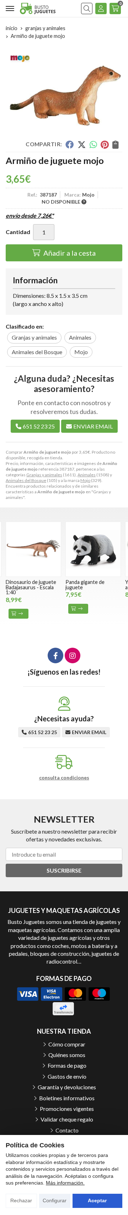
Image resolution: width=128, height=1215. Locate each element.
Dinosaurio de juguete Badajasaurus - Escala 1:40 (31, 587)
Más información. (65, 1183)
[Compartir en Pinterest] (104, 144)
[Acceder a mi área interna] (101, 8)
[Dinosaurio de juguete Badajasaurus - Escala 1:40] (33, 549)
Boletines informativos (67, 1098)
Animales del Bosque (26, 480)
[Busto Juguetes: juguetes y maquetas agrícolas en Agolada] (37, 8)
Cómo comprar (66, 1044)
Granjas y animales (44, 474)
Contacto (67, 1130)
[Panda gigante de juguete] (93, 549)
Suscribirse (64, 870)
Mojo (85, 480)
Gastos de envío (67, 1076)
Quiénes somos (66, 1054)
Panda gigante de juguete (85, 584)
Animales (87, 474)
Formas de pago (67, 1065)
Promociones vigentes (67, 1108)
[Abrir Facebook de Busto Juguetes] (55, 655)
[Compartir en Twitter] (82, 144)
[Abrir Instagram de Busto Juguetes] (72, 655)
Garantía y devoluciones (67, 1087)
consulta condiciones (64, 777)
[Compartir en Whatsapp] (93, 144)
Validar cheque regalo (67, 1119)
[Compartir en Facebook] (69, 144)
